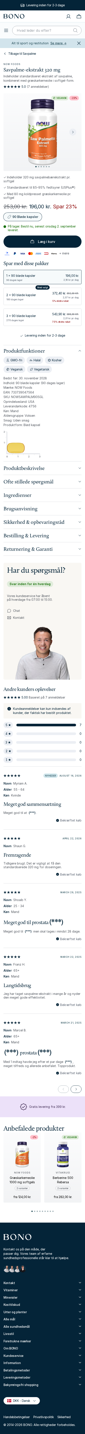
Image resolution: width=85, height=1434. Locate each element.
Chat (16, 610)
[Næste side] (76, 1089)
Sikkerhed (64, 1417)
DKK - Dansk (19, 1400)
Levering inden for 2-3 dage (45, 5)
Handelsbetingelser (16, 1417)
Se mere (58, 43)
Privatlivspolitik (43, 1417)
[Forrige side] (63, 1089)
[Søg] (75, 30)
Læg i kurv (46, 241)
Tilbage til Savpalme (22, 53)
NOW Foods (11, 64)
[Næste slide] (72, 132)
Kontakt (15, 618)
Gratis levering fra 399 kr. (47, 1107)
